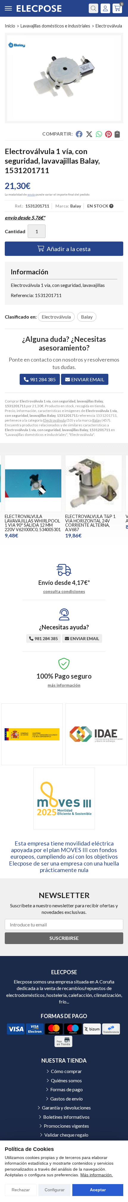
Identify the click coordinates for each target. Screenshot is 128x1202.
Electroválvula (54, 420)
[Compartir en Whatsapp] (99, 134)
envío (31, 194)
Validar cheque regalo (66, 1135)
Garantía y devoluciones (66, 1107)
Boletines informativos (66, 1117)
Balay (96, 420)
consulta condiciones (64, 591)
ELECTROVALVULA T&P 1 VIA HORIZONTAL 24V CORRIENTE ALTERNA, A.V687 (90, 523)
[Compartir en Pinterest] (108, 134)
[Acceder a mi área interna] (105, 8)
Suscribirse (64, 938)
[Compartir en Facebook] (79, 134)
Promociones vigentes (66, 1126)
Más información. (96, 1174)
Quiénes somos (66, 1080)
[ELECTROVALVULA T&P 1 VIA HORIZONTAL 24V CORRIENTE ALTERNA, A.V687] (93, 483)
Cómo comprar (66, 1071)
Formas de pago (66, 1089)
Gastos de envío (66, 1098)
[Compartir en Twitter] (89, 134)
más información (64, 685)
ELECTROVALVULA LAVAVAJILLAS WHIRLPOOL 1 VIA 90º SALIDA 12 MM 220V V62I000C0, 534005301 (33, 523)
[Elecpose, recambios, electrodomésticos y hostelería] (39, 8)
